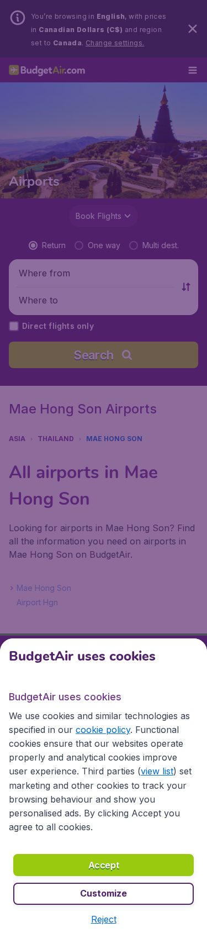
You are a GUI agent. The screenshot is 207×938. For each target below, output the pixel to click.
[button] (103, 919)
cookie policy (103, 729)
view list (157, 771)
